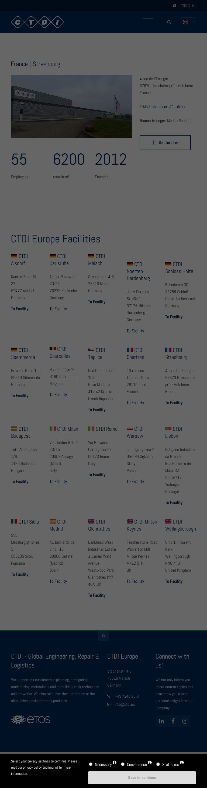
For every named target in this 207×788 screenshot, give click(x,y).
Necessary (103, 764)
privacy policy (32, 767)
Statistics (170, 764)
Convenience (137, 764)
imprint (53, 767)
